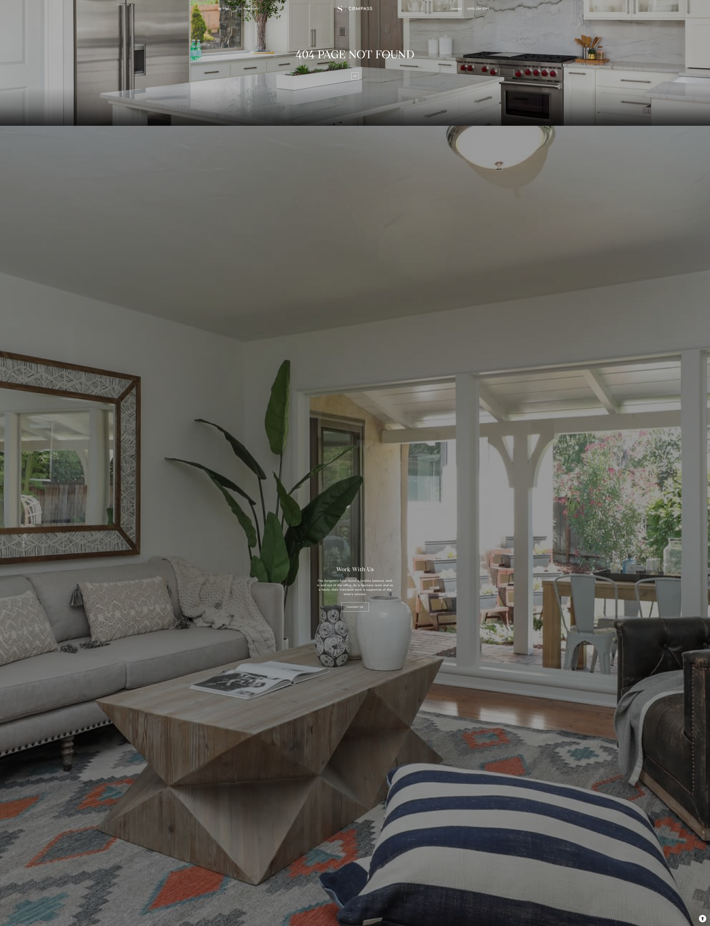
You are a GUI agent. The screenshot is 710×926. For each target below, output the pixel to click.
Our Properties (247, 8)
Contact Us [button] (355, 607)
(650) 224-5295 (478, 8)
